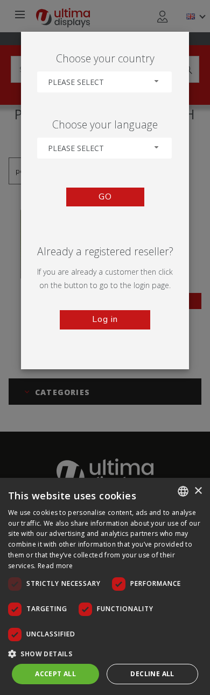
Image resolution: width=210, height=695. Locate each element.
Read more (55, 565)
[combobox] (104, 81)
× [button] (198, 491)
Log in (105, 319)
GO (105, 197)
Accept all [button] (55, 673)
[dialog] (105, 586)
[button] (105, 653)
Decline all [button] (152, 673)
